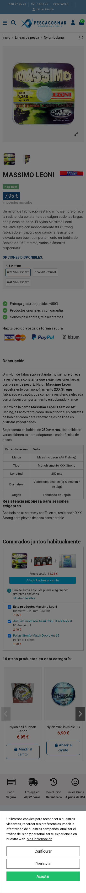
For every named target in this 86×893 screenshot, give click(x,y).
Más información (39, 839)
